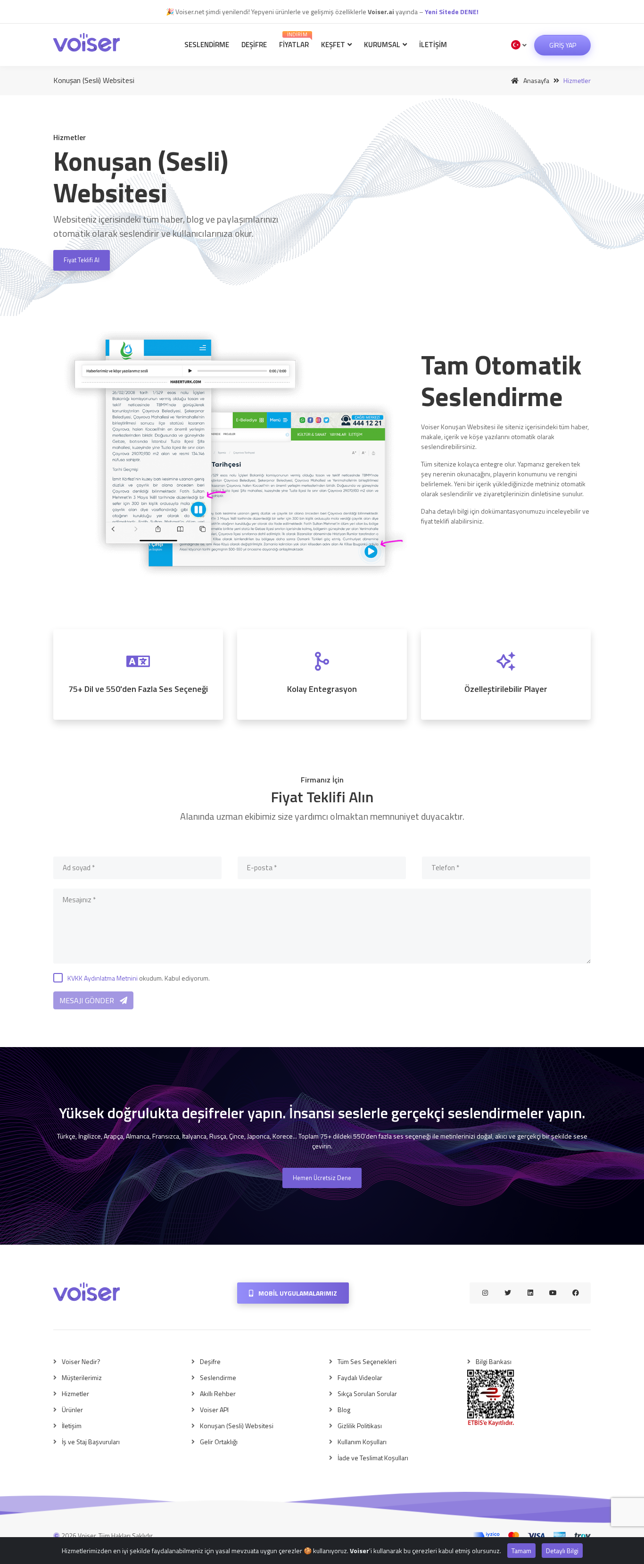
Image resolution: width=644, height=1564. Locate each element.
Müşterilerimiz (82, 1377)
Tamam (521, 1551)
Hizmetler (75, 1393)
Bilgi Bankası (494, 1361)
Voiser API (214, 1409)
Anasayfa (535, 80)
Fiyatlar (294, 40)
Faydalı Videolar (360, 1377)
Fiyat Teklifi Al (81, 260)
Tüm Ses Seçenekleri (367, 1361)
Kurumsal (383, 44)
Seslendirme (206, 44)
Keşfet (334, 44)
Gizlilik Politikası (360, 1426)
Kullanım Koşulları (362, 1442)
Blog (344, 1409)
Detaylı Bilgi (562, 1551)
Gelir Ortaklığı (219, 1442)
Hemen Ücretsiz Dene (322, 1177)
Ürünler (72, 1409)
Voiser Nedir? (81, 1361)
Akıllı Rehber (218, 1393)
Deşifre (254, 44)
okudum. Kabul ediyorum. (138, 978)
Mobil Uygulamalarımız (297, 1293)
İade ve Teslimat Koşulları (373, 1458)
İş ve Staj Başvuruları (91, 1442)
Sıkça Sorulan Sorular (367, 1393)
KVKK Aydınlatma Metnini (102, 978)
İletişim (433, 44)
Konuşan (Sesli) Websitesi (236, 1426)
